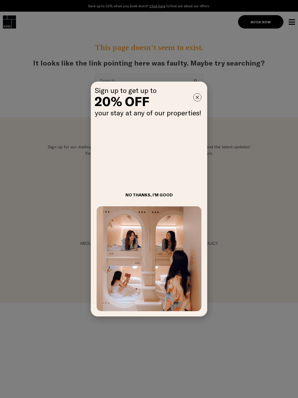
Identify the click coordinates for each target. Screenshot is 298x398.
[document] (149, 199)
